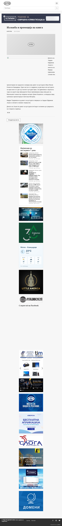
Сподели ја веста (13, 120)
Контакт (33, 520)
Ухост (59, 524)
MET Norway (25, 266)
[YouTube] (59, 520)
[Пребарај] (56, 8)
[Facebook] (53, 520)
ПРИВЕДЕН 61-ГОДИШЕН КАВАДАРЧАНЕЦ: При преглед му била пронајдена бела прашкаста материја (34, 176)
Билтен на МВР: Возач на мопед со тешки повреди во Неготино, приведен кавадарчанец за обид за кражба (35, 187)
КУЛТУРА (9, 31)
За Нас (28, 520)
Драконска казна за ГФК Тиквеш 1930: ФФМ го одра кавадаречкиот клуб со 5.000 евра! (35, 164)
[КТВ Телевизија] (29, 3)
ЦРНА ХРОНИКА (36, 183)
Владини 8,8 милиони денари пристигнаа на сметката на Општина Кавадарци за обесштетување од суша (35, 199)
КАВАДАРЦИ (31, 153)
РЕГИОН (36, 153)
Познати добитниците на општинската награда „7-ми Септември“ (35, 156)
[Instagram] (56, 520)
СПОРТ (36, 161)
